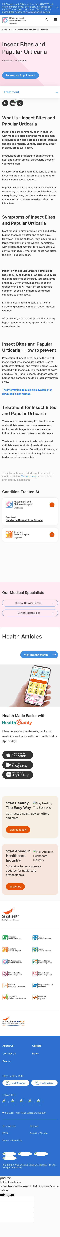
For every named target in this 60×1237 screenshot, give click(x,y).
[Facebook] (5, 1102)
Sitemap (34, 1126)
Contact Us (9, 1053)
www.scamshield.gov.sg (38, 12)
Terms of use (28, 476)
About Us (8, 1045)
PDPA (5, 1133)
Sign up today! (18, 829)
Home (4, 29)
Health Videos (46, 1083)
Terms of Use (9, 1126)
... (12, 29)
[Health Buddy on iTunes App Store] (17, 755)
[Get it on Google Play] (17, 765)
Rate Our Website (39, 1133)
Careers (36, 1045)
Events (6, 1061)
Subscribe (15, 886)
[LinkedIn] (31, 1102)
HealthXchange (18, 1083)
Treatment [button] (11, 92)
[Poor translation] (10, 1195)
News (35, 1053)
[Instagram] (23, 1102)
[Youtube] (14, 1102)
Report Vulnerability (12, 1140)
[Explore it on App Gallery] (17, 775)
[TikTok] (40, 1102)
